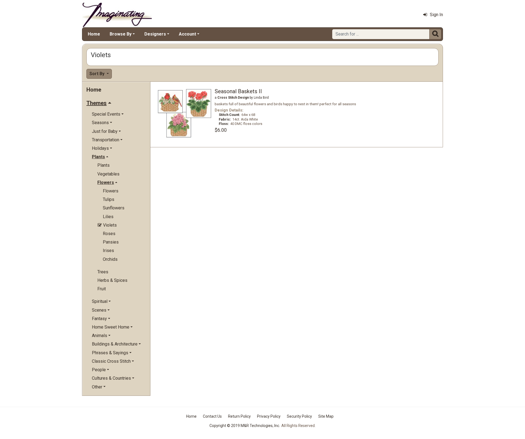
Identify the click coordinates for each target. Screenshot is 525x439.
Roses (109, 233)
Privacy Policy (269, 416)
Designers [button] (155, 34)
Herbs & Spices (112, 280)
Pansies (111, 242)
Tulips (108, 199)
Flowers (110, 191)
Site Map (326, 416)
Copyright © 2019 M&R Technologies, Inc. (244, 425)
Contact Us (212, 416)
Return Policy (239, 416)
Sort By (97, 73)
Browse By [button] (121, 34)
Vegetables (108, 174)
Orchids (110, 259)
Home (94, 34)
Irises (108, 250)
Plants (103, 165)
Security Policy (299, 416)
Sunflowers (113, 207)
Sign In (436, 14)
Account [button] (187, 34)
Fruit (101, 288)
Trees (102, 271)
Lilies (108, 216)
